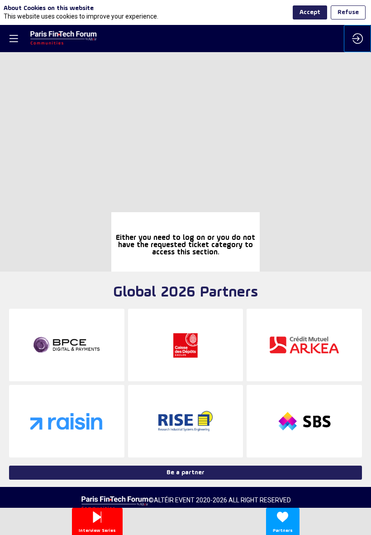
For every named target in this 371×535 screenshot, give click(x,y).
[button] (13, 38)
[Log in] (357, 38)
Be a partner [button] (185, 472)
